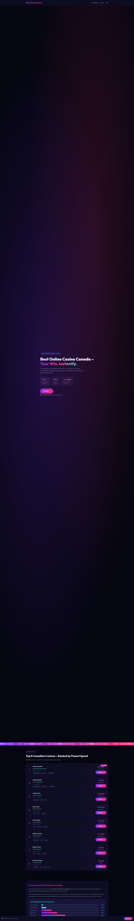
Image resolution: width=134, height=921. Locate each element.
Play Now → (46, 391)
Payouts (102, 2)
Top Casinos (95, 2)
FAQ (107, 2)
